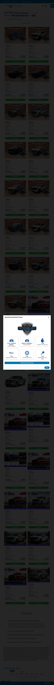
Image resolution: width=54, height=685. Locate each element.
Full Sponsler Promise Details (27, 362)
